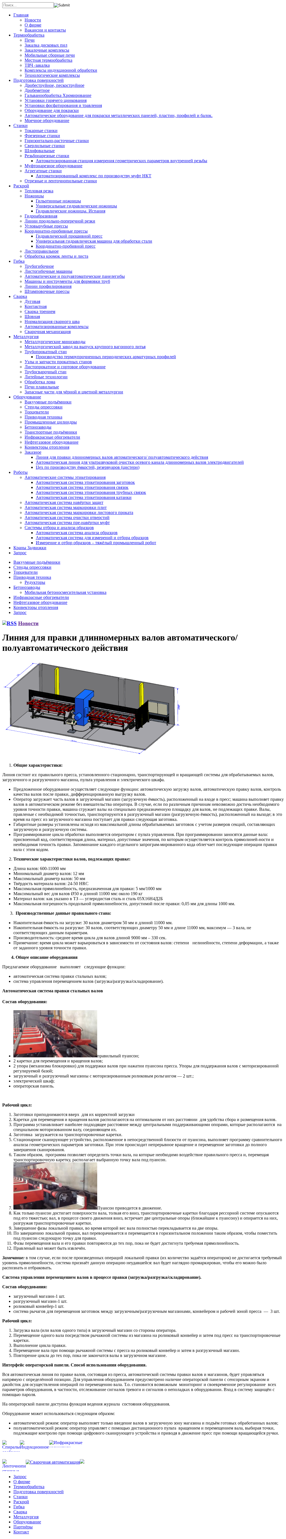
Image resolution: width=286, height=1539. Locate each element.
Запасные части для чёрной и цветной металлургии (74, 391)
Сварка (20, 296)
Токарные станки (41, 130)
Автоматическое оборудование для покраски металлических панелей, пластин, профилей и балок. (119, 115)
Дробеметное (37, 90)
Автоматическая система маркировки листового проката (79, 512)
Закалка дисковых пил (46, 45)
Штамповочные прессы (47, 291)
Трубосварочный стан (45, 371)
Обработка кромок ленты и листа (56, 256)
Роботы (20, 472)
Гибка (19, 261)
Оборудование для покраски (52, 110)
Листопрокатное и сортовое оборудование (65, 366)
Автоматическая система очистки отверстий (67, 517)
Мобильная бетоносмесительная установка (65, 592)
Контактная (36, 306)
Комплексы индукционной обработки (61, 70)
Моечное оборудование (47, 120)
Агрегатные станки (43, 170)
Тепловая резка (39, 190)
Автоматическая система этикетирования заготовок (85, 482)
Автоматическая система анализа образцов (77, 532)
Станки (20, 125)
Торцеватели (37, 412)
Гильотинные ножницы (58, 201)
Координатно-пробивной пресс (66, 246)
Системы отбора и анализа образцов (59, 527)
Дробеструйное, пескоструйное (54, 85)
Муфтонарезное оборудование (53, 165)
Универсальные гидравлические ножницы (76, 206)
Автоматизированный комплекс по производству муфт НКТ (93, 175)
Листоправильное (42, 251)
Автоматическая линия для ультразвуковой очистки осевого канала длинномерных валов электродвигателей (140, 462)
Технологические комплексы (52, 75)
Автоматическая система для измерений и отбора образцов (92, 537)
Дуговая (32, 301)
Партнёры (23, 1526)
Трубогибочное (39, 266)
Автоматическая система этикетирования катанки (84, 497)
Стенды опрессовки (44, 407)
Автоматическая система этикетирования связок (82, 487)
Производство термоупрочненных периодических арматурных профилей (106, 356)
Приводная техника (43, 417)
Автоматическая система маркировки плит (66, 507)
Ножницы (34, 195)
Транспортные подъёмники (51, 432)
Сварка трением (40, 311)
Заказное (33, 452)
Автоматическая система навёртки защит (64, 502)
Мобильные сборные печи (50, 55)
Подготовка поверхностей (38, 80)
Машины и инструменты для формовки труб (67, 281)
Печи (30, 40)
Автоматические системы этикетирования (65, 477)
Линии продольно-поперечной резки (60, 221)
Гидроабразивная (41, 216)
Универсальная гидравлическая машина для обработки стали (94, 241)
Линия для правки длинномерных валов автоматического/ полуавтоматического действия (122, 457)
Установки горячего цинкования (56, 100)
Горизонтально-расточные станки (57, 140)
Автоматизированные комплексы (57, 326)
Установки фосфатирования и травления (63, 105)
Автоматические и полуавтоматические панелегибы (75, 276)
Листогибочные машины (48, 271)
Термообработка (28, 35)
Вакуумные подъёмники (48, 402)
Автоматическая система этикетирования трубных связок (91, 492)
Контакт (21, 1532)
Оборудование (27, 397)
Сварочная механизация (48, 331)
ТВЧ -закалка (37, 65)
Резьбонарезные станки (47, 155)
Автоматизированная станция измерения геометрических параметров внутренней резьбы (121, 160)
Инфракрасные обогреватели (52, 437)
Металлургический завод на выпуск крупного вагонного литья (85, 346)
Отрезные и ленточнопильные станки (61, 180)
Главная (20, 15)
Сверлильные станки (45, 145)
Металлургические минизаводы (55, 341)
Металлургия (26, 336)
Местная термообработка (48, 60)
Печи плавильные (42, 386)
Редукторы (35, 582)
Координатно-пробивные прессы (56, 231)
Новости (33, 20)
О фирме (33, 25)
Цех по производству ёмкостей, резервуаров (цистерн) (87, 467)
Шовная (32, 316)
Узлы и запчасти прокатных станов (58, 361)
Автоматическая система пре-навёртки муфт (67, 522)
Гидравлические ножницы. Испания (70, 211)
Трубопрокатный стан (46, 351)
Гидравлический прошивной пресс (69, 236)
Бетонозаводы (38, 427)
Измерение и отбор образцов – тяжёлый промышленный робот (96, 542)
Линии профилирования (48, 286)
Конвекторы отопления (47, 447)
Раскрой (21, 185)
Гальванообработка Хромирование (58, 95)
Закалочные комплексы (47, 50)
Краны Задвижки (29, 547)
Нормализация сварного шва (52, 321)
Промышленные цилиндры (51, 422)
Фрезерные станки (42, 135)
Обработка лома (40, 381)
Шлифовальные (40, 150)
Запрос (20, 552)
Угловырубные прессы (46, 226)
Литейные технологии (46, 376)
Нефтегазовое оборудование (51, 442)
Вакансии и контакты (45, 30)
